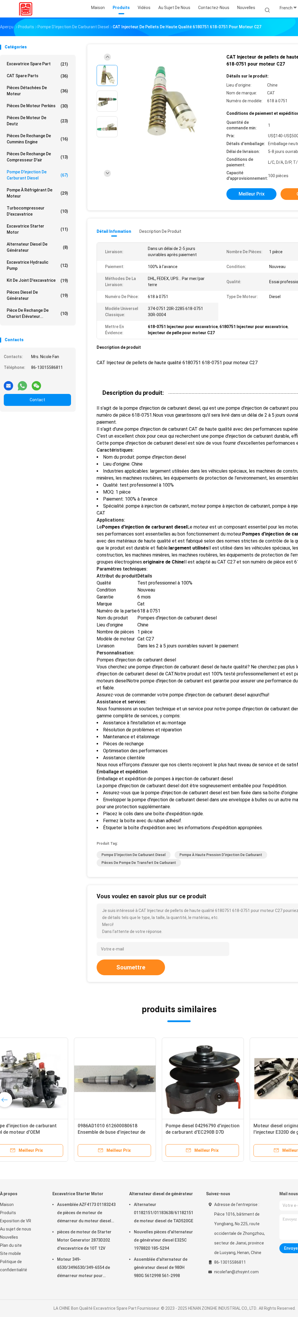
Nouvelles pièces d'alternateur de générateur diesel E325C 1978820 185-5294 (163, 1240)
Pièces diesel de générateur (37, 295)
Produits (8, 1212)
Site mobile (10, 1253)
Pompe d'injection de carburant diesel (37, 175)
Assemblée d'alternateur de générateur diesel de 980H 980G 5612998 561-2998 (160, 1267)
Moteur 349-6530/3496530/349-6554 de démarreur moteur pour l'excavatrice (83, 1268)
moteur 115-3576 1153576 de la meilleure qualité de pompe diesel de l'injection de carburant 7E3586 (220, 1132)
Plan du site (11, 1245)
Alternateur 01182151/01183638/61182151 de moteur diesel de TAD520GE (163, 1212)
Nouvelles (9, 1237)
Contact (37, 399)
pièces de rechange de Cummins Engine (37, 138)
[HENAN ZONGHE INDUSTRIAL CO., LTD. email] (8, 383)
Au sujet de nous (15, 1229)
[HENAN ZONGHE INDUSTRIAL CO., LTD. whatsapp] (22, 383)
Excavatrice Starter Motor (37, 229)
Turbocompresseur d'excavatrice (37, 211)
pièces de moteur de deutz (37, 120)
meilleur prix (252, 194)
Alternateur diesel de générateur (37, 247)
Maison (7, 1204)
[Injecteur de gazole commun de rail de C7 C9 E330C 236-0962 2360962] (133, 1078)
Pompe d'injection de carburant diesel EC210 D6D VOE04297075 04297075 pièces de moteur (42, 1132)
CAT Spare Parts (37, 75)
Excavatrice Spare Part (37, 63)
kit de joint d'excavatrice (37, 280)
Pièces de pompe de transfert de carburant (139, 863)
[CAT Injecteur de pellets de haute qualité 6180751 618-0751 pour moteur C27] (170, 102)
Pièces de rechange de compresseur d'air (37, 157)
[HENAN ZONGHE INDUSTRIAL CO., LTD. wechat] (36, 383)
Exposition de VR (15, 1221)
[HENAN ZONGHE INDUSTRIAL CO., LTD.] (25, 9)
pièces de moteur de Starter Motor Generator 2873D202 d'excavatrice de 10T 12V (84, 1240)
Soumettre (130, 967)
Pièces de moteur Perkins (37, 105)
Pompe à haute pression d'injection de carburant (221, 855)
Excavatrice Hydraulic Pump (37, 265)
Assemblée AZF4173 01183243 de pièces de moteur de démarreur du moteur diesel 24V (86, 1213)
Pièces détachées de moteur (37, 90)
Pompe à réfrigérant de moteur (37, 193)
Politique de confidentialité (13, 1265)
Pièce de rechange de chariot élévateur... (37, 313)
